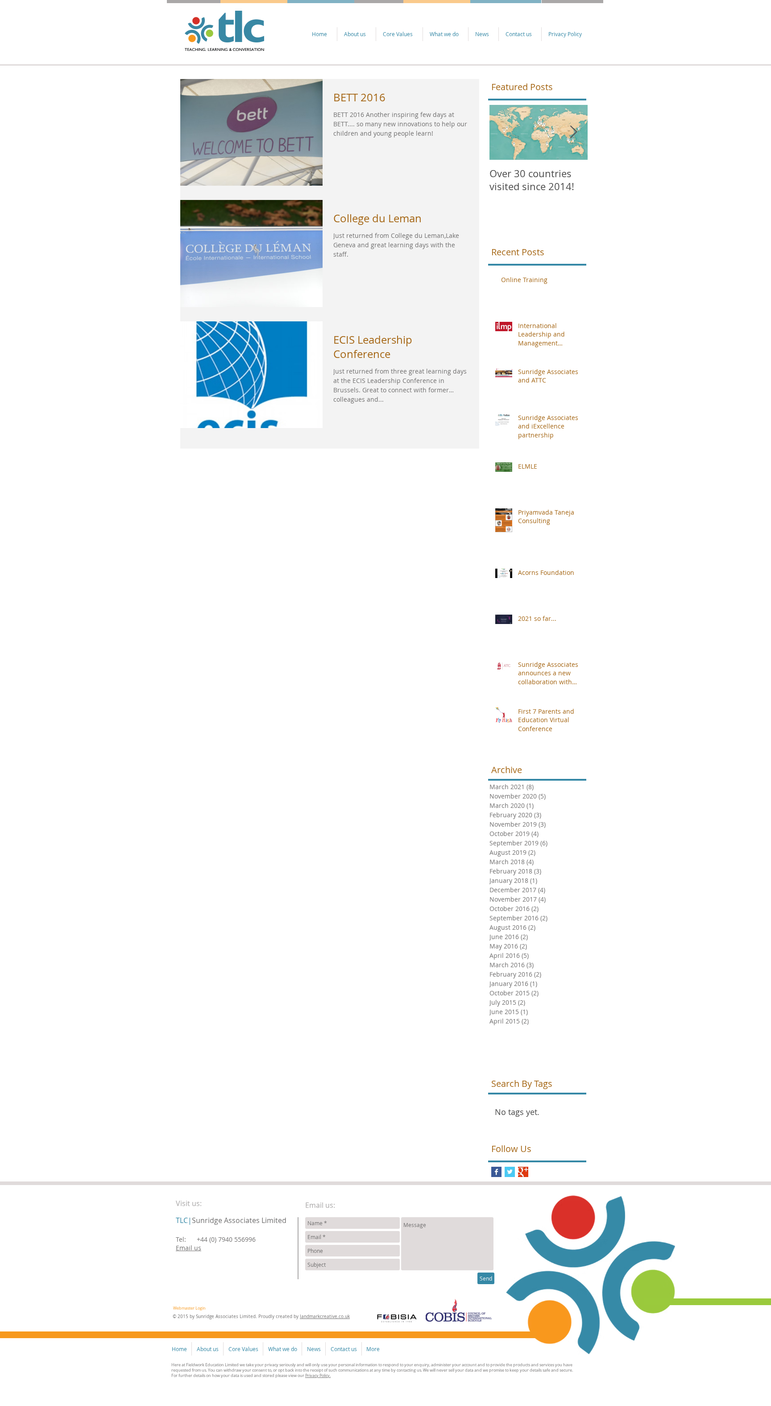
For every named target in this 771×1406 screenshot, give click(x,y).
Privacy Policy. (318, 1375)
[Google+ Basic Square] (523, 1172)
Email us (188, 1248)
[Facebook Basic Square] (496, 1172)
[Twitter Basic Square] (510, 1172)
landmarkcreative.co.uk (325, 1316)
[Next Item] (573, 132)
